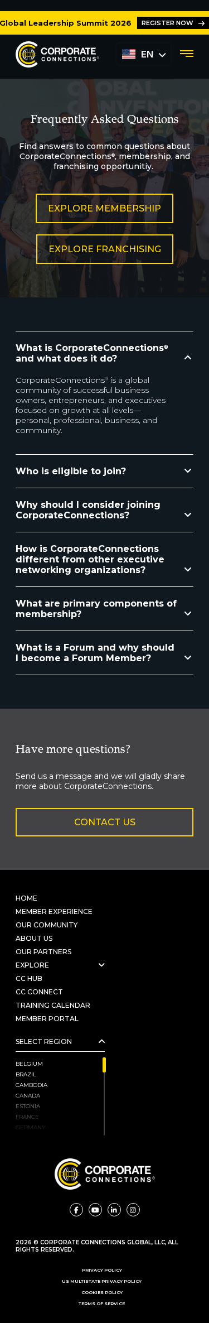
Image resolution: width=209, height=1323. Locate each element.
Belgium (29, 1063)
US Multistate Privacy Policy (102, 1281)
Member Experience (54, 911)
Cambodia (31, 1085)
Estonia (28, 1106)
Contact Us (104, 822)
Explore (32, 965)
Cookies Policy (102, 1292)
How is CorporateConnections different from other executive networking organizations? (90, 559)
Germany (31, 1127)
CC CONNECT (39, 992)
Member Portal (47, 1018)
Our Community (46, 925)
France (27, 1116)
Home (26, 898)
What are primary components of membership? (96, 608)
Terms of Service (102, 1303)
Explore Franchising (104, 249)
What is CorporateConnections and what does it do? (92, 353)
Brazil (26, 1074)
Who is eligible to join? (71, 471)
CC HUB (29, 978)
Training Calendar (53, 1005)
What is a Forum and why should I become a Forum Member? (95, 652)
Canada (28, 1095)
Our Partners (44, 951)
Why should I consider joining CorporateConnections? (88, 510)
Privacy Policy (102, 1270)
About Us (34, 938)
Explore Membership (104, 208)
